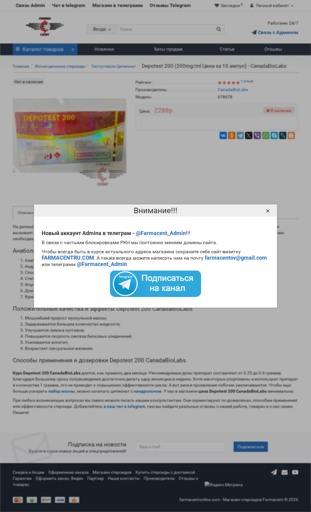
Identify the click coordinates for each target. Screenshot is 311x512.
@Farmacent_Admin (161, 233)
